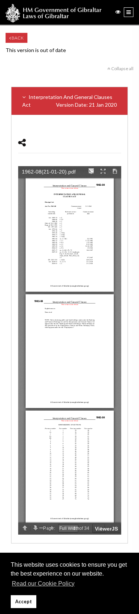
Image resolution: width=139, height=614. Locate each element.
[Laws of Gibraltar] (54, 12)
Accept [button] (23, 601)
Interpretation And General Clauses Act (69, 101)
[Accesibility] (117, 12)
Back (17, 38)
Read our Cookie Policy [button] (43, 583)
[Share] (22, 142)
